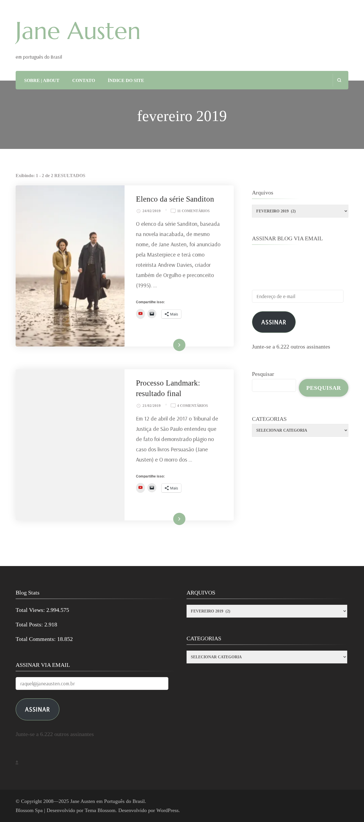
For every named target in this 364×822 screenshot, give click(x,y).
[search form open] (339, 80)
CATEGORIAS (269, 419)
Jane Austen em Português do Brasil (107, 801)
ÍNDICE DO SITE (126, 80)
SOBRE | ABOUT (41, 80)
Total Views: (31, 610)
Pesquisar (263, 374)
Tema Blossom (100, 810)
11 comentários (193, 211)
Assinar (273, 322)
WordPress (167, 810)
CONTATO (83, 80)
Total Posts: (30, 624)
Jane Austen (78, 31)
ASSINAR (37, 709)
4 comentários (192, 406)
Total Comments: (36, 639)
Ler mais (171, 345)
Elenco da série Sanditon (175, 199)
